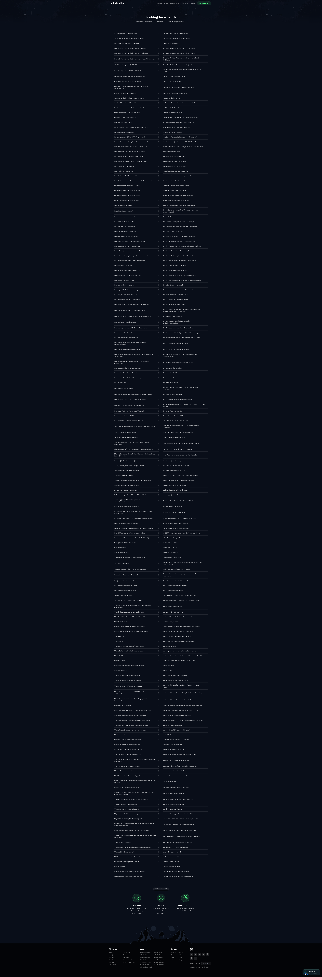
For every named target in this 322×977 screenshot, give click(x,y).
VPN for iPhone (145, 965)
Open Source (112, 960)
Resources (173, 3)
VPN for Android (159, 952)
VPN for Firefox (145, 960)
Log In (193, 3)
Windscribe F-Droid (146, 967)
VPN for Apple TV (159, 960)
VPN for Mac (144, 955)
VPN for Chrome (145, 957)
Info (172, 960)
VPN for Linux (158, 955)
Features (159, 3)
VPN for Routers (159, 965)
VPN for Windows (145, 952)
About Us (174, 952)
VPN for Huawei (159, 962)
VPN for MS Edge (145, 962)
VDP (180, 955)
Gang (180, 960)
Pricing (111, 955)
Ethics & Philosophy (129, 962)
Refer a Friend (127, 960)
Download (185, 3)
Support (111, 957)
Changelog (126, 952)
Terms (173, 955)
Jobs (172, 957)
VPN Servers (112, 965)
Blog (180, 957)
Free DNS (111, 962)
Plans (166, 3)
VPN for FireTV (158, 957)
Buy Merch (126, 955)
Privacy (181, 952)
